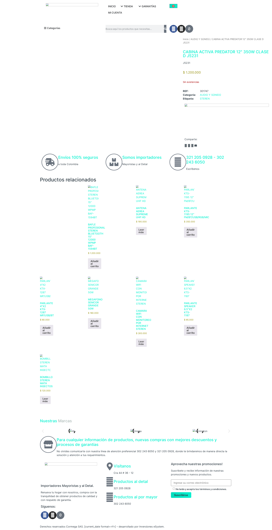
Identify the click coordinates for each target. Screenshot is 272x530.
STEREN (205, 98)
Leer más (141, 231)
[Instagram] (181, 29)
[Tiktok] (189, 29)
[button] (185, 145)
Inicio (186, 39)
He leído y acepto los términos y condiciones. (201, 489)
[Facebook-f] (173, 29)
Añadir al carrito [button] (95, 264)
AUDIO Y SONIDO (200, 39)
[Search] (165, 29)
